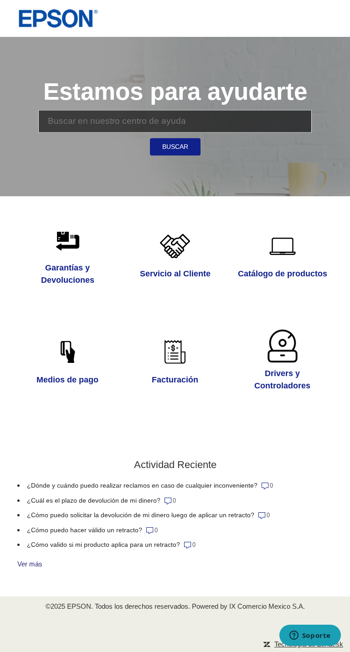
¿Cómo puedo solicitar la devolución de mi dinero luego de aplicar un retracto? (140, 515)
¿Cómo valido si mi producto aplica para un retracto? (103, 544)
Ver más (29, 564)
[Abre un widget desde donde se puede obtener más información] (310, 636)
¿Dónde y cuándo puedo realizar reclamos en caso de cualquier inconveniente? (142, 485)
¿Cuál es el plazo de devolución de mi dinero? (94, 500)
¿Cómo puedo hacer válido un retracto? (84, 530)
